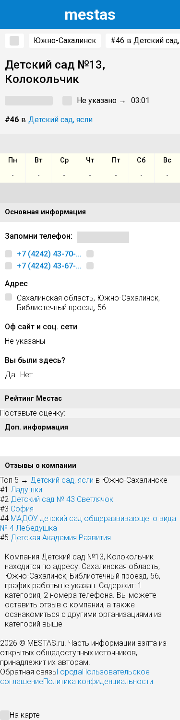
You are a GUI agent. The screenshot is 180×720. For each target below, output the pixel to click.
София (22, 508)
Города (69, 671)
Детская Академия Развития (61, 537)
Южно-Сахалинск (65, 40)
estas (90, 14)
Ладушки (26, 489)
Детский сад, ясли (60, 119)
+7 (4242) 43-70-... (49, 253)
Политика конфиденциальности (98, 681)
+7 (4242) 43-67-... (49, 265)
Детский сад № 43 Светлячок (62, 499)
